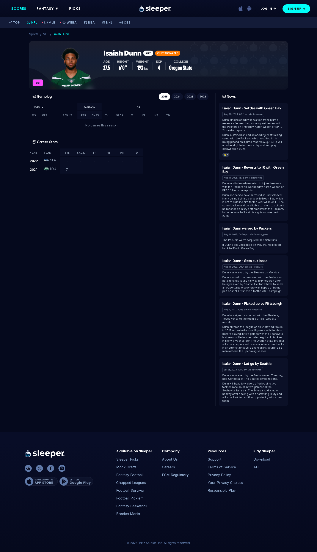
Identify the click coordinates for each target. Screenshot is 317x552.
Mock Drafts (126, 467)
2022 (203, 96)
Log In (266, 8)
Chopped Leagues (131, 482)
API (256, 467)
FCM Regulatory (175, 475)
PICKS (75, 8)
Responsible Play (222, 490)
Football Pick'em (129, 498)
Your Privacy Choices (225, 482)
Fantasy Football (129, 475)
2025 (164, 96)
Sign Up (294, 8)
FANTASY (45, 8)
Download (261, 459)
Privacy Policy (219, 475)
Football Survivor (130, 490)
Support (214, 459)
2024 (177, 96)
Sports (33, 34)
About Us (170, 459)
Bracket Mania (128, 514)
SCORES (18, 8)
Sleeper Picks (127, 459)
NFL (45, 34)
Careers (168, 467)
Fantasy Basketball (131, 506)
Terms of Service (222, 467)
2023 (190, 96)
